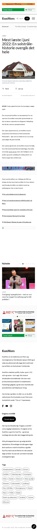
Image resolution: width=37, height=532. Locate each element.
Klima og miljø (29, 479)
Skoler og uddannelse (10, 497)
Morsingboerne (20, 488)
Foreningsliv (27, 474)
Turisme (30, 497)
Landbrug (26, 483)
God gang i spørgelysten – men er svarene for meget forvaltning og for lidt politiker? (17, 296)
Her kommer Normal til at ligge (14, 216)
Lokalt (4, 35)
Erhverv (25, 469)
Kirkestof (19, 479)
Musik (30, 488)
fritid (4, 479)
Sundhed (22, 497)
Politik (11, 493)
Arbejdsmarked (8, 469)
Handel (11, 479)
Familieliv (6, 474)
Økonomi (6, 502)
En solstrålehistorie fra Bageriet (15, 194)
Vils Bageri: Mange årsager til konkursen (17, 222)
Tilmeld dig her (9, 419)
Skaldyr (18, 493)
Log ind (21, 18)
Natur (5, 493)
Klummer (6, 483)
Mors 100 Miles (8, 488)
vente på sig (12, 152)
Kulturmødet (16, 483)
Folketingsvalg (16, 474)
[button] (19, 263)
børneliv (18, 469)
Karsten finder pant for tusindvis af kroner (18, 210)
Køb (27, 18)
